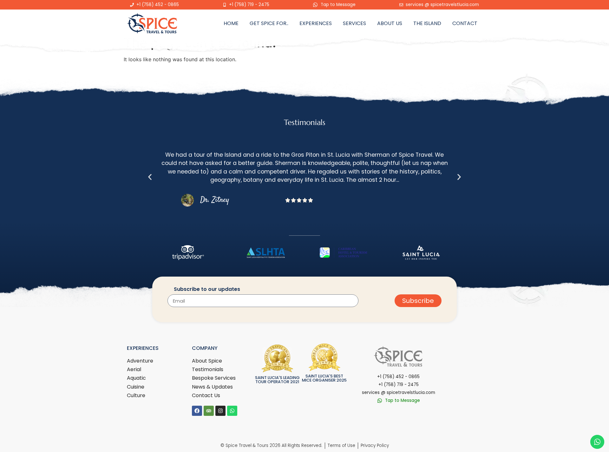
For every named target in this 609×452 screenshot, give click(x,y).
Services (354, 23)
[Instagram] (220, 411)
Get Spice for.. (269, 23)
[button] (150, 177)
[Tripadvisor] (209, 411)
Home (231, 23)
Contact (464, 23)
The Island (427, 23)
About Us (389, 23)
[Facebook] (197, 411)
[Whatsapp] (232, 411)
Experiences (315, 23)
